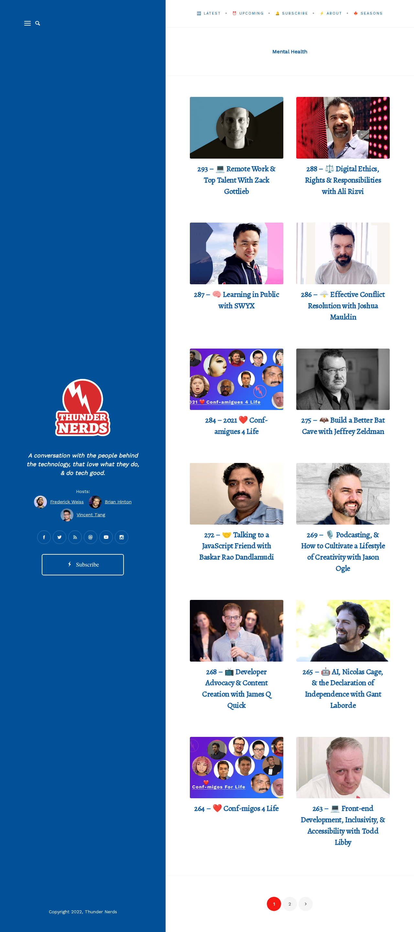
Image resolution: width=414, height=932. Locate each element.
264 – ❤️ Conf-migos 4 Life (236, 808)
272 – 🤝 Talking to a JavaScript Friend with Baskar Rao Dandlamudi (236, 545)
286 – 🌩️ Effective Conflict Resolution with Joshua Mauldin (343, 305)
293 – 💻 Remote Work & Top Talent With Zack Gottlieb (236, 179)
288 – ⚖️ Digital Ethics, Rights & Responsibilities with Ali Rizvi (343, 179)
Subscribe (85, 564)
